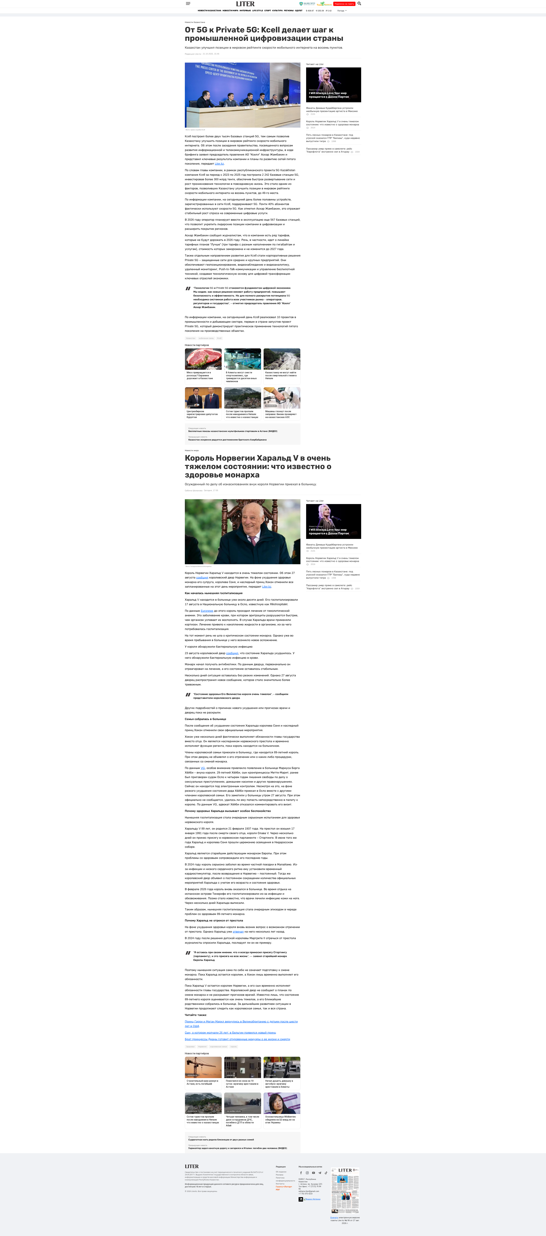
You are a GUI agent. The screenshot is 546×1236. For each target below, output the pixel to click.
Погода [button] (341, 11)
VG (203, 768)
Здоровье (190, 1047)
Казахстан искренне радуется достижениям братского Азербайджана (227, 439)
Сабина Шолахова (193, 490)
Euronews (207, 610)
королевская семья (218, 1047)
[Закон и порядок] (308, 4)
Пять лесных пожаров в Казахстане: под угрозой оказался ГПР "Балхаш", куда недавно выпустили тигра (333, 138)
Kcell (219, 338)
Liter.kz (219, 163)
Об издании (281, 1172)
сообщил (202, 577)
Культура (277, 10)
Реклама (279, 1175)
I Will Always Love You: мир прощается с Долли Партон (329, 94)
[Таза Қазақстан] (325, 4)
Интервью (245, 10)
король (234, 1047)
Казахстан (190, 338)
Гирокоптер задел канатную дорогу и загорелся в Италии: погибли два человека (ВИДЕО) (237, 1148)
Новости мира (230, 10)
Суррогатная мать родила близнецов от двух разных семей (221, 1139)
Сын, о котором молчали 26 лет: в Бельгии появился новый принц (230, 1032)
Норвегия (202, 1047)
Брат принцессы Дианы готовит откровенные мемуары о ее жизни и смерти (237, 1039)
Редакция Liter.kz (193, 54)
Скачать (334, 1217)
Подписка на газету (344, 4)
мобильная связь (206, 338)
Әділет (298, 10)
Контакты (280, 1184)
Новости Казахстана (209, 10)
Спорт (267, 10)
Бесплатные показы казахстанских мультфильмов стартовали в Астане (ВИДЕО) (232, 431)
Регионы (288, 10)
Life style (257, 10)
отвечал (238, 931)
